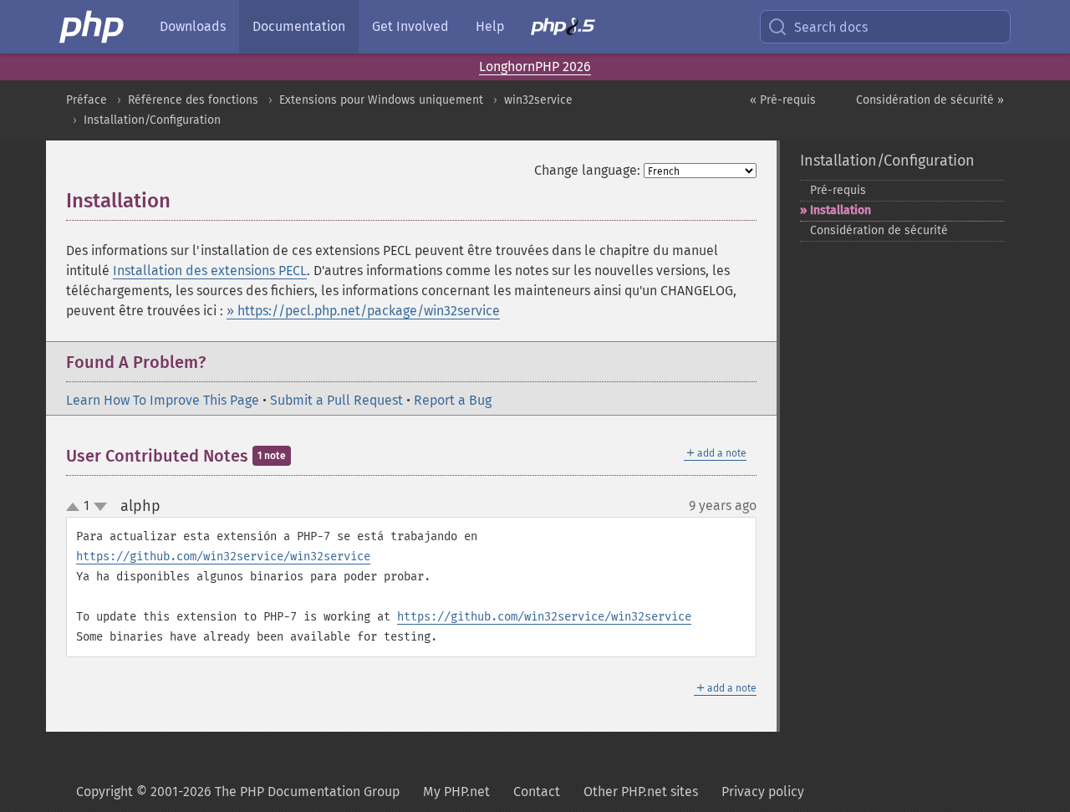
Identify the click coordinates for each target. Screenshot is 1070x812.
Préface (86, 100)
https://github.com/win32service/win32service (223, 556)
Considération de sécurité (879, 230)
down (100, 507)
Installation (840, 210)
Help (490, 26)
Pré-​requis (838, 190)
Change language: (587, 170)
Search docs (831, 27)
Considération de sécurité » (930, 100)
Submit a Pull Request (336, 400)
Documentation (298, 26)
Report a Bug (453, 400)
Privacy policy (762, 791)
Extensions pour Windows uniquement (381, 100)
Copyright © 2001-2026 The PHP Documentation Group (238, 791)
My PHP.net (456, 791)
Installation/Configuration (152, 120)
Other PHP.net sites (640, 791)
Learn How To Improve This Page (162, 400)
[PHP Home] (92, 27)
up (76, 507)
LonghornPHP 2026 (535, 66)
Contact (536, 791)
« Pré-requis (783, 100)
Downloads (193, 26)
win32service (538, 100)
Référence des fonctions (193, 100)
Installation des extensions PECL (210, 270)
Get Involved (410, 26)
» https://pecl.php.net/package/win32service (363, 311)
